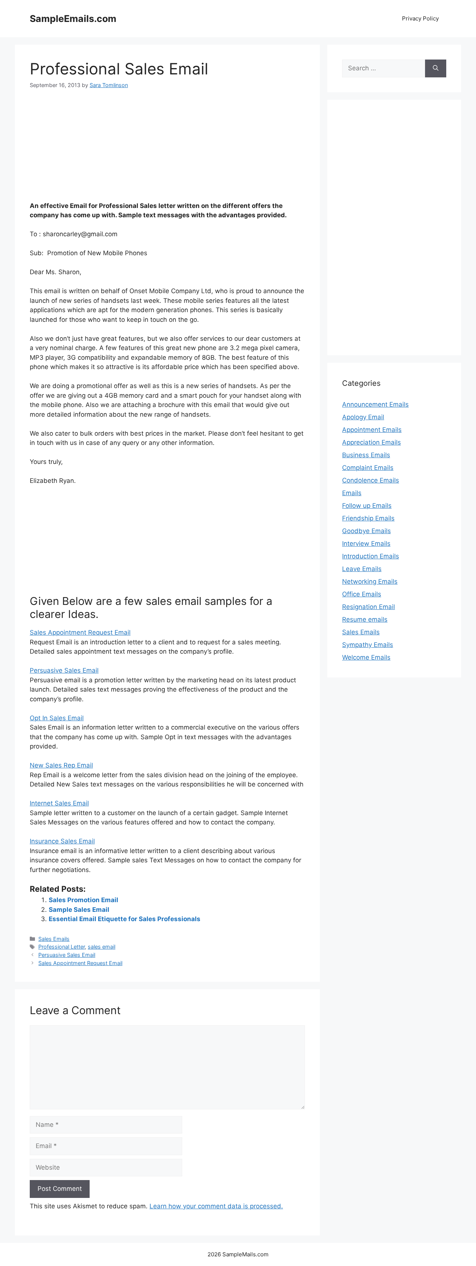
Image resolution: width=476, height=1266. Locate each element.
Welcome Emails (366, 657)
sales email (101, 946)
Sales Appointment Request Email (80, 632)
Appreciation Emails (371, 442)
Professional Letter (61, 946)
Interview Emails (366, 543)
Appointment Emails (372, 429)
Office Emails (361, 594)
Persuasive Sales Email (64, 670)
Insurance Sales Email (62, 841)
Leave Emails (362, 569)
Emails (351, 493)
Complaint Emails (367, 467)
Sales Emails (54, 939)
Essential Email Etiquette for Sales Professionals (124, 919)
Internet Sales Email (59, 803)
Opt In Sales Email (57, 718)
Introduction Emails (370, 556)
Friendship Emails (368, 518)
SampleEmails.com (73, 18)
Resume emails (364, 619)
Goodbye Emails (366, 531)
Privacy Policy (420, 18)
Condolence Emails (370, 480)
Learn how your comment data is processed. (216, 1206)
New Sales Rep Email (61, 765)
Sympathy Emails (367, 644)
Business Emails (366, 455)
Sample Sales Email (79, 909)
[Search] (435, 68)
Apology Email (363, 417)
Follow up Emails (367, 505)
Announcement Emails (375, 404)
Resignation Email (368, 606)
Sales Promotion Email (83, 900)
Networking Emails (370, 581)
